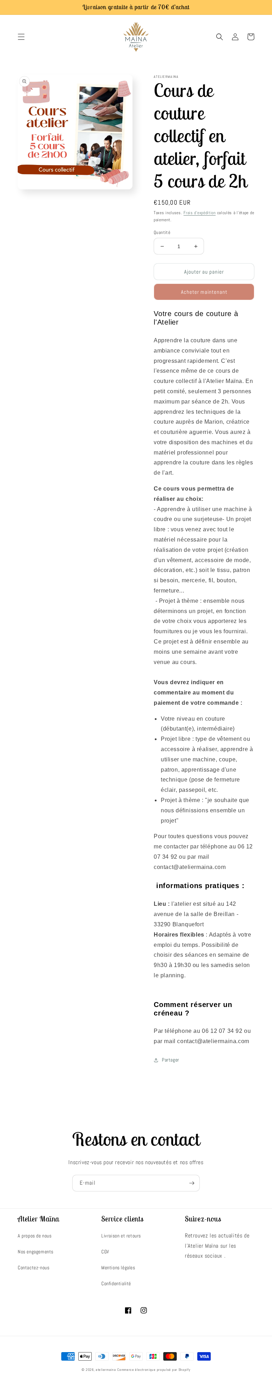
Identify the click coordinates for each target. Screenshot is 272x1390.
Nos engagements (35, 1251)
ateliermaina (106, 1369)
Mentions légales (118, 1267)
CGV (105, 1251)
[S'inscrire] (191, 1183)
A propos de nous (35, 1235)
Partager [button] (170, 1060)
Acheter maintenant (204, 291)
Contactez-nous (33, 1267)
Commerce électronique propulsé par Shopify (153, 1369)
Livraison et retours (121, 1235)
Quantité (162, 232)
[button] (21, 37)
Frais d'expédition (199, 213)
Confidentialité (116, 1283)
